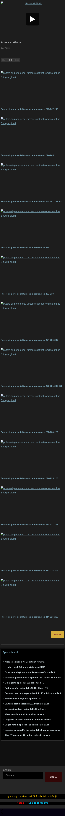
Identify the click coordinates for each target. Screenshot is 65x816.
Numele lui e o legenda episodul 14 (23, 698)
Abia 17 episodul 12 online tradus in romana (27, 735)
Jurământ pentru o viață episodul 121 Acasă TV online (33, 677)
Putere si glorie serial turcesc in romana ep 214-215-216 (29, 617)
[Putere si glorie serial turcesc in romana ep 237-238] (32, 273)
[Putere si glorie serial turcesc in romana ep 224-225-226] (32, 457)
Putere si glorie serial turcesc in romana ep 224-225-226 (29, 478)
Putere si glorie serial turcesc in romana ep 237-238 (27, 294)
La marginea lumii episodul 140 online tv (26, 709)
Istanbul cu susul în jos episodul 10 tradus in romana (32, 730)
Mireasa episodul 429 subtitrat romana (24, 714)
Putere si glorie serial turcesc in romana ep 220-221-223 (29, 524)
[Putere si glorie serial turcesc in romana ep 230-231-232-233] (32, 365)
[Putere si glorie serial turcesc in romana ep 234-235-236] (32, 319)
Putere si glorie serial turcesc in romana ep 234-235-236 (30, 340)
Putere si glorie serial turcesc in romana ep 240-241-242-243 (31, 201)
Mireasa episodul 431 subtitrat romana (24, 662)
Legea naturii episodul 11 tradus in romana (27, 725)
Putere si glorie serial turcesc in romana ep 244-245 (27, 155)
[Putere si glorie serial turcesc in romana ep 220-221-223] (32, 504)
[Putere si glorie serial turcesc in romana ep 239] (32, 227)
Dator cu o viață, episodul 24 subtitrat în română (30, 672)
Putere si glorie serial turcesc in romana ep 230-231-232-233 (32, 386)
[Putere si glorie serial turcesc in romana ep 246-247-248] (32, 88)
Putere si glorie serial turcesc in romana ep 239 (25, 247)
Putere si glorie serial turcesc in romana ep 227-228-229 (29, 432)
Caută (53, 777)
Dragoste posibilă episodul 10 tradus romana (28, 719)
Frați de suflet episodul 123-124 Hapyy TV (26, 688)
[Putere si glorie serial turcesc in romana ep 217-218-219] (32, 550)
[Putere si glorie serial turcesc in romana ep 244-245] (32, 134)
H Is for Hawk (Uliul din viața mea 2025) (25, 667)
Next (56, 634)
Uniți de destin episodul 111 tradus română (27, 704)
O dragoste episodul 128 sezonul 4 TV (24, 683)
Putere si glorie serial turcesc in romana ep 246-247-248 (29, 109)
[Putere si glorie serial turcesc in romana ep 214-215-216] (32, 596)
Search (7, 770)
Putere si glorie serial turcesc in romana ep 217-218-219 (29, 570)
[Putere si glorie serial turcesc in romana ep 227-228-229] (32, 411)
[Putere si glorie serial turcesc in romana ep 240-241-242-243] (32, 180)
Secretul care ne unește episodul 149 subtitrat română (33, 693)
